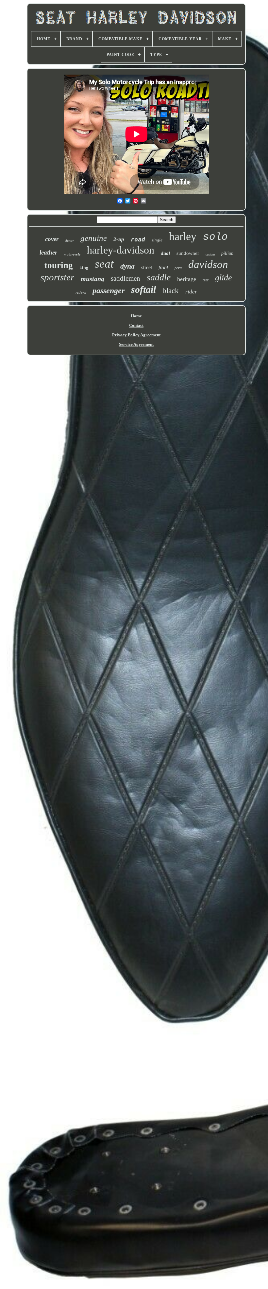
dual (165, 253)
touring (58, 265)
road (138, 239)
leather (48, 252)
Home (136, 315)
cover (52, 239)
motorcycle (72, 254)
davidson (208, 264)
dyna (127, 266)
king (83, 267)
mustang (92, 278)
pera (178, 268)
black (170, 291)
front (163, 267)
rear (206, 280)
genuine (93, 238)
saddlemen (125, 278)
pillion (227, 253)
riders (80, 292)
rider (191, 292)
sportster (57, 277)
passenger (108, 290)
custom (210, 254)
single (157, 240)
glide (223, 277)
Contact (136, 325)
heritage (186, 279)
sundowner (187, 253)
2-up (118, 239)
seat (104, 263)
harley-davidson (120, 250)
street (146, 267)
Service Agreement (136, 344)
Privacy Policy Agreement (136, 334)
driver (69, 241)
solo (215, 237)
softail (143, 289)
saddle (159, 277)
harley (182, 236)
